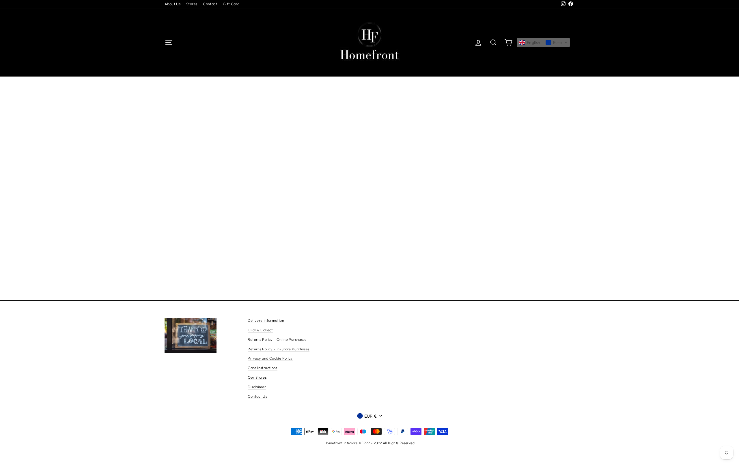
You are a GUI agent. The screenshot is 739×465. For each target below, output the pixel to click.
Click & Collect (260, 330)
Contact (210, 3)
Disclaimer (257, 386)
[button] (543, 42)
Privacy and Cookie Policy (270, 358)
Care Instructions (262, 367)
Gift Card (231, 3)
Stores (191, 3)
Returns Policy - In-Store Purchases (278, 349)
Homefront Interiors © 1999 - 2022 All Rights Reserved (369, 443)
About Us (172, 3)
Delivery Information (266, 320)
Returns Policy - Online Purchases (277, 339)
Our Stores (257, 377)
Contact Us (257, 396)
